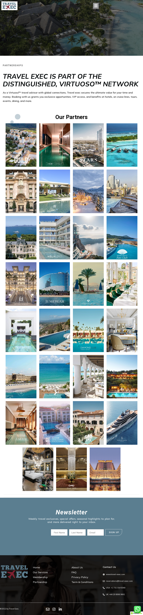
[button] (96, 6)
